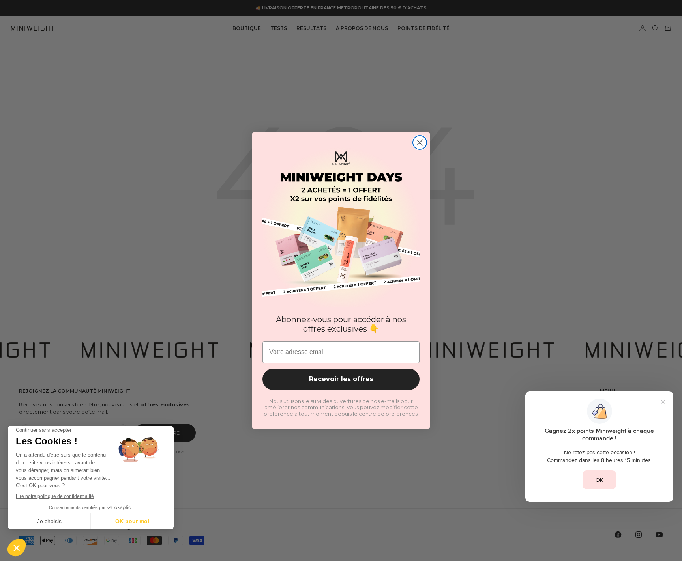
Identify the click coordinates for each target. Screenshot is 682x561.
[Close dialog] (420, 142)
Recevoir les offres (341, 379)
